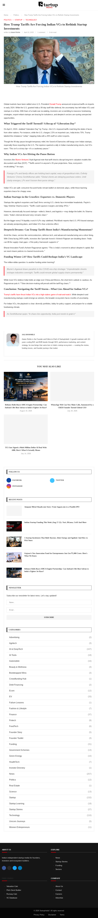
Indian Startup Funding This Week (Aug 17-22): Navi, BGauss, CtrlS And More (55, 522)
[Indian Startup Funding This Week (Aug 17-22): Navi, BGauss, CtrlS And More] (14, 526)
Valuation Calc (12, 886)
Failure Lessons (50, 702)
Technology (50, 815)
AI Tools (50, 655)
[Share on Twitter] (46, 95)
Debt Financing (50, 685)
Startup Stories (50, 809)
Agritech (50, 643)
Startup (50, 797)
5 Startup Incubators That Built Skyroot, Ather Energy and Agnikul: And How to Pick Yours (56, 539)
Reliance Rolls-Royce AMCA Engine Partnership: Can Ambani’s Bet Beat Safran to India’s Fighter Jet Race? (56, 570)
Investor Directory (50, 768)
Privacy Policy (39, 915)
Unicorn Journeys (50, 821)
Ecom (50, 691)
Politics (16, 15)
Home (6, 15)
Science (50, 792)
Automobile (50, 661)
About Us (59, 886)
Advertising (50, 637)
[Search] (94, 5)
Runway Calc (12, 894)
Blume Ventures (22, 160)
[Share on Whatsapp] (57, 95)
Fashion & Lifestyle (50, 708)
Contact (59, 890)
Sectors (59, 869)
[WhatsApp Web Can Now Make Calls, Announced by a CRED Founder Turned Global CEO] (72, 386)
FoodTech (50, 726)
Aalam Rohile (15, 32)
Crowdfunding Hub (50, 679)
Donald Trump (55, 104)
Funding (50, 744)
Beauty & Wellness (50, 667)
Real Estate (50, 786)
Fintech (50, 720)
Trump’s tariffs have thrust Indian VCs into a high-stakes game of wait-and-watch (37, 294)
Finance (50, 714)
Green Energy (50, 756)
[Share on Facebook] (40, 95)
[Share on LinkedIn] (51, 95)
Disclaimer (52, 915)
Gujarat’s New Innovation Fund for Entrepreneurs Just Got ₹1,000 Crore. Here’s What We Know (55, 554)
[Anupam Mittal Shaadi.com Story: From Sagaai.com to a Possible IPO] (14, 511)
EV (50, 696)
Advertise (59, 898)
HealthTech (50, 762)
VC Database (12, 898)
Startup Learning (50, 803)
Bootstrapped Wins (50, 673)
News (50, 774)
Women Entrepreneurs (50, 827)
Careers (59, 894)
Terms (62, 915)
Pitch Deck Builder (14, 890)
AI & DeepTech (50, 649)
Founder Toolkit (50, 738)
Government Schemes (50, 750)
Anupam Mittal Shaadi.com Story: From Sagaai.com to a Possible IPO (51, 507)
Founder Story (50, 732)
